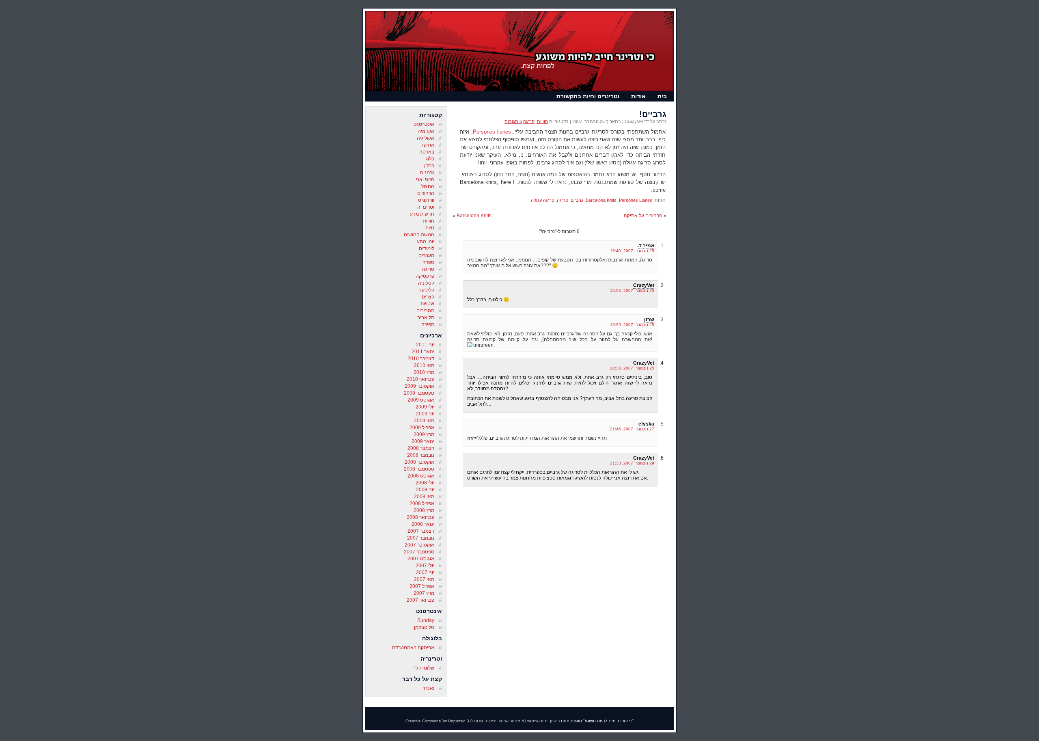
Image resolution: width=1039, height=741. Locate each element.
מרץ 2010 (424, 372)
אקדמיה (426, 131)
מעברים (426, 255)
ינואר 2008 (423, 524)
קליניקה (426, 290)
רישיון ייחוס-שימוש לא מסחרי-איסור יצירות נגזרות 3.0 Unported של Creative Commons (482, 721)
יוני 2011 (425, 345)
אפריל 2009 (422, 427)
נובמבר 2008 (420, 455)
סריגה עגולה (542, 200)
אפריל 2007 (422, 586)
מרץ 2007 (424, 593)
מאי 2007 (424, 579)
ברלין (429, 166)
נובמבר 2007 (420, 538)
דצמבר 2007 (420, 531)
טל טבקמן (424, 627)
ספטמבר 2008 (419, 469)
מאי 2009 (424, 420)
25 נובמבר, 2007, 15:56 (632, 290)
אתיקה (427, 145)
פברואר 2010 (420, 379)
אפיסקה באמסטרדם (413, 647)
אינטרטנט (424, 124)
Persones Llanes (635, 200)
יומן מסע (425, 241)
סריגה (428, 269)
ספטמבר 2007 (419, 552)
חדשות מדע (422, 214)
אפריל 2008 (422, 503)
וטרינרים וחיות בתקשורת (587, 96)
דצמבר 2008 (420, 448)
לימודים (426, 248)
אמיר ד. (646, 245)
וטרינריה (425, 207)
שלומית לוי (423, 668)
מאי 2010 (424, 365)
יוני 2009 (425, 414)
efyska (646, 424)
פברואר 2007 (420, 600)
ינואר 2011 (423, 351)
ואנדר (428, 688)
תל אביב (425, 317)
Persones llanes (492, 132)
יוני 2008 (425, 490)
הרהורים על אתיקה (643, 215)
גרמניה (427, 172)
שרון (649, 319)
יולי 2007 (425, 565)
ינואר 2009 (423, 441)
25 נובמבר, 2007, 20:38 (632, 368)
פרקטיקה (425, 276)
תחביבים (425, 310)
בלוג (430, 159)
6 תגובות (513, 121)
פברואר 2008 (420, 517)
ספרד (428, 262)
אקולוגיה (425, 138)
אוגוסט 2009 (420, 400)
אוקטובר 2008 (419, 462)
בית (662, 96)
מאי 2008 (424, 496)
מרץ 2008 (424, 510)
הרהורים (425, 193)
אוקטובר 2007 (419, 545)
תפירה (427, 324)
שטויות (427, 304)
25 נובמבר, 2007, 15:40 (632, 250)
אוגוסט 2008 (420, 476)
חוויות (428, 221)
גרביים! (652, 114)
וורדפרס (426, 200)
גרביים (577, 200)
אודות (638, 96)
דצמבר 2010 (420, 358)
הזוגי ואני (425, 179)
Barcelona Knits (601, 200)
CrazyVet (643, 285)
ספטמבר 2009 (419, 393)
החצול (427, 186)
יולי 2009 (425, 407)
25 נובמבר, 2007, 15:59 (632, 324)
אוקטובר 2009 (419, 386)
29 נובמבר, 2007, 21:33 (632, 463)
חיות (429, 228)
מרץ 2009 (424, 434)
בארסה (426, 152)
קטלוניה (426, 283)
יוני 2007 (425, 572)
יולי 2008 (425, 483)
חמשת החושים (419, 235)
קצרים (428, 297)
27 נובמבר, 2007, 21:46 (632, 429)
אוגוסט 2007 (420, 559)
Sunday (425, 620)
